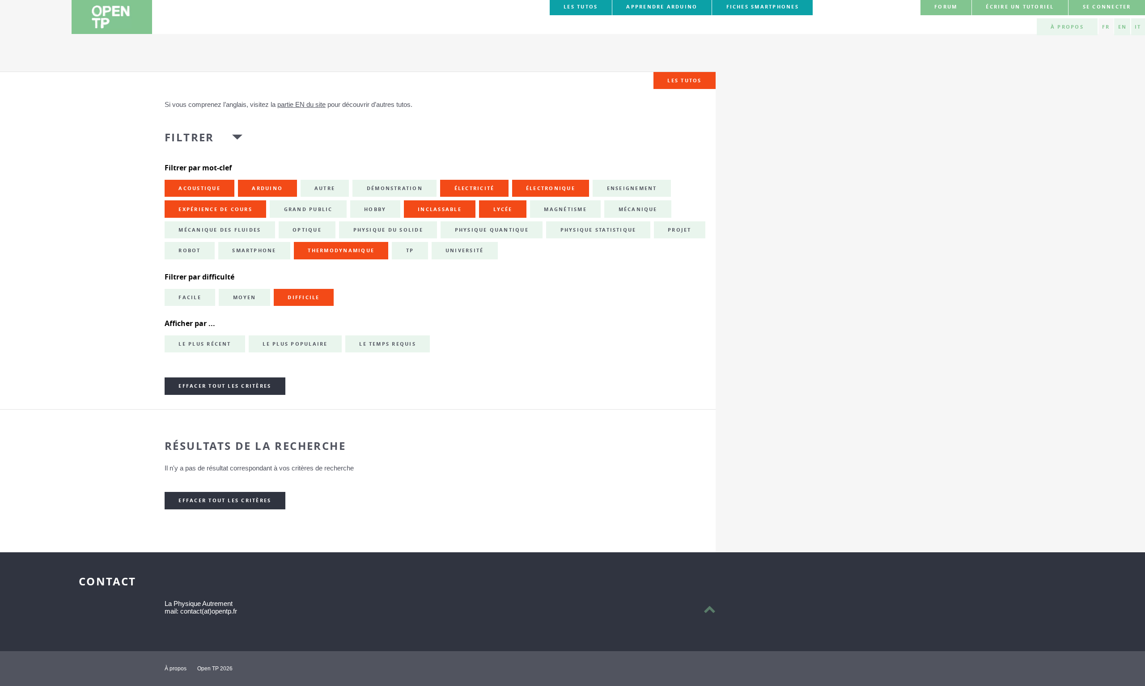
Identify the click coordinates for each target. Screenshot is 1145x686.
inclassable (440, 209)
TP (410, 250)
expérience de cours (215, 209)
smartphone (254, 250)
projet (679, 229)
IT (1138, 26)
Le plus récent (204, 343)
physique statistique (598, 229)
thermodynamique (341, 250)
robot (189, 250)
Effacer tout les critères (224, 386)
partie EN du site (301, 104)
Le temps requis (387, 343)
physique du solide (388, 229)
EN (1122, 26)
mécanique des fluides (219, 229)
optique (307, 229)
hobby (375, 209)
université (464, 250)
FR (1106, 26)
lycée (503, 209)
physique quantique (492, 229)
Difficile (303, 297)
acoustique (199, 188)
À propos (1067, 26)
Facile (189, 297)
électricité (474, 188)
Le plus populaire (295, 343)
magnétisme (565, 209)
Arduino (267, 188)
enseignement (632, 188)
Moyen (244, 297)
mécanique (638, 209)
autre (324, 188)
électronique (550, 188)
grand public (308, 209)
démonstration (395, 188)
